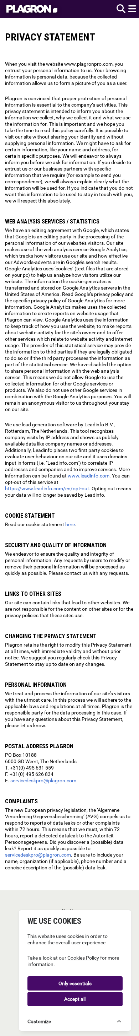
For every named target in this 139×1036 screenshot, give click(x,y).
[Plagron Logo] (33, 9)
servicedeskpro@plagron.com (43, 780)
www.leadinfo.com (88, 476)
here (70, 524)
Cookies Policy (83, 958)
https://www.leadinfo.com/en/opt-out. (48, 488)
